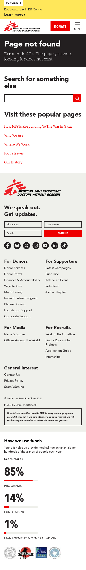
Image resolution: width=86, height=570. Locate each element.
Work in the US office (60, 334)
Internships (53, 357)
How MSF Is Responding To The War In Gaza (38, 126)
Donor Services (14, 268)
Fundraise (52, 274)
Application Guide (58, 351)
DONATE (60, 26)
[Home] (23, 26)
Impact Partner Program (21, 298)
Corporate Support (17, 316)
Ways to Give (13, 286)
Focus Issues (14, 153)
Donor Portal (13, 274)
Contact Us (12, 375)
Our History (13, 162)
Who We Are (13, 135)
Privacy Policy (13, 381)
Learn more (13, 14)
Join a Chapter (56, 292)
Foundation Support (18, 310)
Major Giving (13, 292)
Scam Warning (14, 387)
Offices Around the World (22, 340)
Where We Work (16, 144)
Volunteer (52, 286)
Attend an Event (57, 280)
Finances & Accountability (22, 280)
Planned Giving (14, 304)
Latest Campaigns (58, 268)
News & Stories (14, 334)
